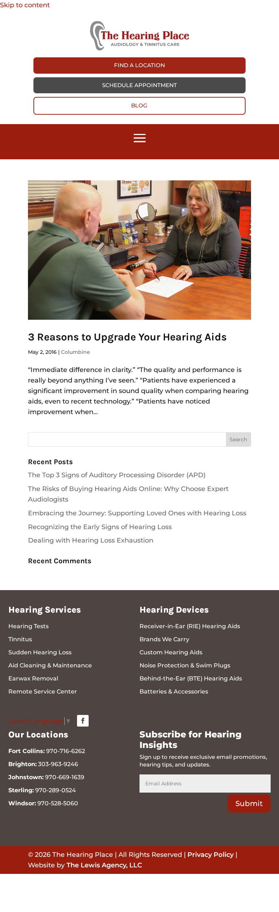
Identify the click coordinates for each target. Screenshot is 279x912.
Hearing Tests (28, 626)
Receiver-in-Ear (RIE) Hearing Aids (190, 626)
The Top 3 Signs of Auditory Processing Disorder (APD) (117, 475)
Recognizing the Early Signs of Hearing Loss (100, 527)
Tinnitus (20, 639)
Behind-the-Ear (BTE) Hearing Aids (191, 678)
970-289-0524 (55, 790)
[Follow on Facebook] (83, 721)
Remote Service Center (42, 691)
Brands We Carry (164, 639)
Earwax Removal (33, 678)
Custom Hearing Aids (171, 652)
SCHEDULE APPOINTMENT (139, 85)
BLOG (139, 105)
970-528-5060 (57, 803)
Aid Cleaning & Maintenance (50, 665)
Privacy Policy (210, 855)
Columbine (75, 352)
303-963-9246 (58, 764)
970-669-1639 (64, 777)
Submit (249, 803)
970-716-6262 (65, 751)
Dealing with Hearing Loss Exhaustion (90, 540)
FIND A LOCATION (139, 65)
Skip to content (25, 5)
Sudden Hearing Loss (40, 652)
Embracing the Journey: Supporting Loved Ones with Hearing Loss (137, 513)
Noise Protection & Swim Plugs (185, 665)
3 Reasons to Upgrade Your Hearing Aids (127, 337)
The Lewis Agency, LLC (104, 865)
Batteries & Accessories (174, 691)
